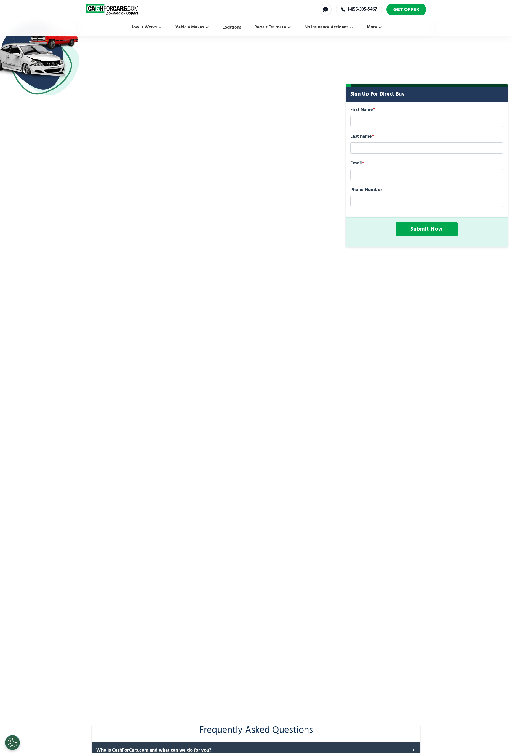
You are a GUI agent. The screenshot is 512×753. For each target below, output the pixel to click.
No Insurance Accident (326, 27)
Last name (362, 136)
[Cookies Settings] (12, 742)
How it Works (143, 27)
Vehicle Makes (189, 27)
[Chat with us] (326, 9)
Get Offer (406, 9)
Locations (232, 27)
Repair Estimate (270, 27)
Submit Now (426, 229)
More (372, 27)
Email (357, 163)
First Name (362, 109)
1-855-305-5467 (362, 9)
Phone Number (366, 189)
